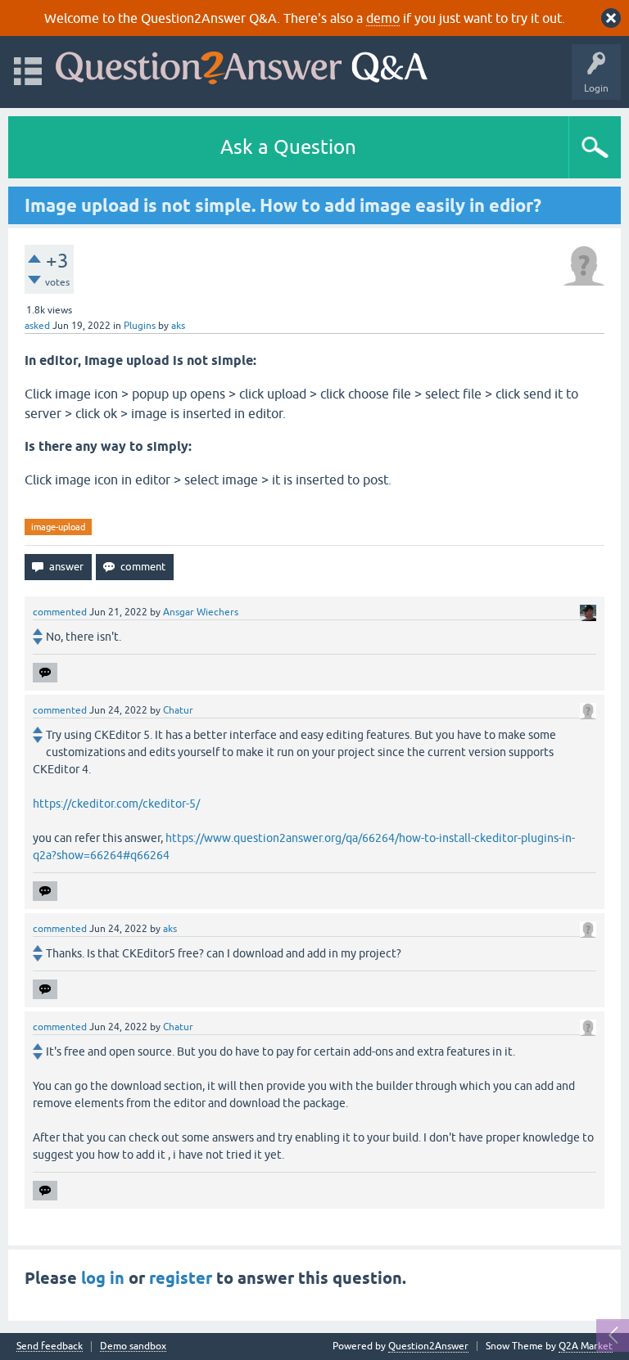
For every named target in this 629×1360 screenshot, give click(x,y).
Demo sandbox (133, 1346)
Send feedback (49, 1346)
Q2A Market (586, 1346)
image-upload (58, 527)
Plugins (140, 325)
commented (60, 612)
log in (102, 1278)
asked (37, 325)
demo (383, 18)
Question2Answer (428, 1346)
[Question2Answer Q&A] (242, 64)
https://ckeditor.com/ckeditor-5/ (116, 803)
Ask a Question (288, 147)
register (180, 1278)
